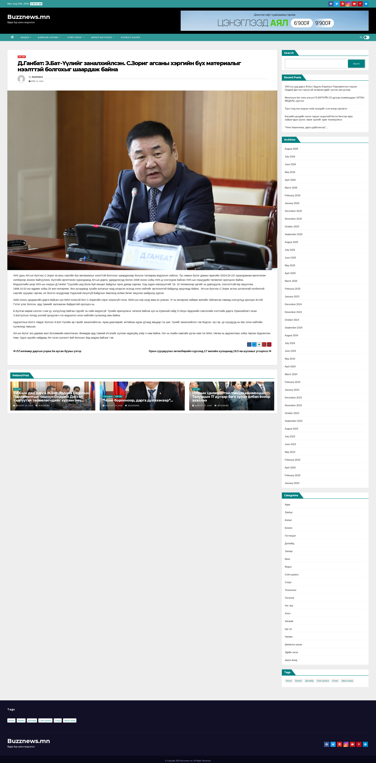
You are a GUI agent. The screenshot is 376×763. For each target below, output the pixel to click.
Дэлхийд (289, 543)
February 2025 (293, 289)
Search (289, 53)
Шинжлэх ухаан (293, 644)
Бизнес (289, 528)
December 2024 (293, 304)
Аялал (288, 520)
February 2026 (293, 195)
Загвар (289, 551)
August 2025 (291, 242)
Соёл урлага (292, 574)
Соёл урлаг (75, 37)
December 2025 (293, 211)
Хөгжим (289, 621)
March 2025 (291, 281)
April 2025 (290, 273)
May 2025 (290, 265)
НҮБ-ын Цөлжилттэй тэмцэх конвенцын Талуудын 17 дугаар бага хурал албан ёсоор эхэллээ (231, 396)
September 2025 (294, 234)
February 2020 (293, 475)
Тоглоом (289, 598)
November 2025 (293, 219)
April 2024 (290, 366)
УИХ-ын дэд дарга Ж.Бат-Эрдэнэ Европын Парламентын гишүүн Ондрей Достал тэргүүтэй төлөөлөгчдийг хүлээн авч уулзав (51, 398)
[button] (361, 37)
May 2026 (290, 172)
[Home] (12, 37)
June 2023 (290, 444)
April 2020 (290, 467)
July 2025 (290, 250)
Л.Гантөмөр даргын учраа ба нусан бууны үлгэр (48, 351)
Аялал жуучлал (102, 37)
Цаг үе (288, 629)
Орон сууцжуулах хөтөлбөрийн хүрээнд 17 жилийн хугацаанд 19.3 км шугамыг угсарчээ (209, 351)
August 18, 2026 (24, 406)
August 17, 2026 (203, 406)
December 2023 (293, 397)
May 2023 (290, 452)
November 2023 (293, 405)
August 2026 (291, 149)
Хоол (288, 613)
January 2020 (292, 483)
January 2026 (292, 203)
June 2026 (290, 164)
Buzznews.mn (28, 16)
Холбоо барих (130, 37)
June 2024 (290, 351)
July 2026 (290, 156)
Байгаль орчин (48, 37)
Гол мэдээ (108, 396)
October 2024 (292, 320)
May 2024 (290, 359)
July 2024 (290, 343)
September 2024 (294, 327)
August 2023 (291, 428)
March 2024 (291, 374)
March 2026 (291, 187)
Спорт (288, 582)
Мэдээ (25, 37)
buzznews (37, 77)
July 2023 (290, 436)
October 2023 (292, 413)
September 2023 (294, 421)
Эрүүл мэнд (347, 681)
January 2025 (292, 296)
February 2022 (293, 460)
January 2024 (292, 390)
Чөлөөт (289, 637)
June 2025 (290, 257)
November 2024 (293, 312)
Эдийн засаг (291, 652)
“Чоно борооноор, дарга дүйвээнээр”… (138, 400)
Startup (288, 512)
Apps (287, 504)
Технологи (290, 590)
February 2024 (293, 382)
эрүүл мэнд (291, 660)
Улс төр (22, 57)
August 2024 (291, 335)
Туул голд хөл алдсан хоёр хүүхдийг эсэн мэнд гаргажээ (316, 108)
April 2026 (290, 180)
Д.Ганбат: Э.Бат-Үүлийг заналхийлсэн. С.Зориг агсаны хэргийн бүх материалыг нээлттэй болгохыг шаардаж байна (129, 66)
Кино (287, 559)
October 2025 (292, 226)
